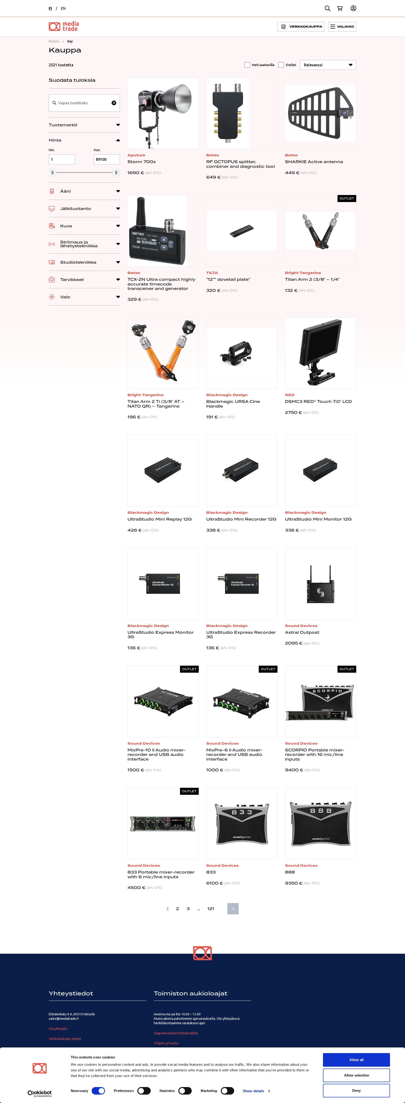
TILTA (212, 272)
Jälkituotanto (75, 208)
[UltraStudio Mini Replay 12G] (163, 470)
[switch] (144, 1091)
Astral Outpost (302, 632)
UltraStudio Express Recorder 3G (241, 634)
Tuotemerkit (63, 125)
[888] (320, 823)
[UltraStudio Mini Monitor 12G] (320, 470)
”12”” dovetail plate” (228, 279)
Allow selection (356, 1075)
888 (290, 872)
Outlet (291, 65)
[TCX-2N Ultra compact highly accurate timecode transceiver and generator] (163, 231)
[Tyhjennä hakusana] (114, 103)
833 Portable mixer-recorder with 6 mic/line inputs (161, 874)
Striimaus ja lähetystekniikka (79, 244)
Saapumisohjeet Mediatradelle (176, 1033)
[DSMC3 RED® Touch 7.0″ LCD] (320, 353)
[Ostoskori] (340, 8)
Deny (356, 1090)
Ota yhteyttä (58, 1029)
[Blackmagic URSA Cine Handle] (242, 353)
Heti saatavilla (263, 65)
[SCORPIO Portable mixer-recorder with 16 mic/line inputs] (320, 701)
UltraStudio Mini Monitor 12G (318, 519)
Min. (52, 150)
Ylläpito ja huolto (166, 1043)
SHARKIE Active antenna (314, 161)
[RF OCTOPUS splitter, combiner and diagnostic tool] (242, 113)
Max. (97, 150)
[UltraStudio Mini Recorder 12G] (242, 470)
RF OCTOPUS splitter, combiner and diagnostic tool (240, 164)
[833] (242, 823)
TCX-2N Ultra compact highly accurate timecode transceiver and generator (161, 284)
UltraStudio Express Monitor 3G (161, 634)
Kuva (66, 226)
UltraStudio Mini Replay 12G (160, 519)
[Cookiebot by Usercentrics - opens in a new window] (39, 1093)
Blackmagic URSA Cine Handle (233, 404)
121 (210, 908)
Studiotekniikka (78, 262)
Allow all (356, 1060)
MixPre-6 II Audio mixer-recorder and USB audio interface (234, 754)
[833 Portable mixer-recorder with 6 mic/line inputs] (163, 823)
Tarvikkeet (72, 279)
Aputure (136, 155)
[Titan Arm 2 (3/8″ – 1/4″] (320, 231)
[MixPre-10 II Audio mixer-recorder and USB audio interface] (163, 701)
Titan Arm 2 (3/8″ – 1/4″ (312, 279)
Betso (212, 155)
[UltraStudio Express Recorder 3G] (242, 584)
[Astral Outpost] (320, 584)
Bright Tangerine (303, 272)
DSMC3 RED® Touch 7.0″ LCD (318, 401)
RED (290, 395)
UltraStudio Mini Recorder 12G (241, 519)
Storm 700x (142, 161)
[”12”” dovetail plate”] (242, 231)
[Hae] (327, 8)
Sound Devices (301, 625)
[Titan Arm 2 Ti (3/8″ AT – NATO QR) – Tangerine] (163, 353)
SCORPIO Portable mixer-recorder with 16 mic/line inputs (315, 754)
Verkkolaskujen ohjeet (65, 1039)
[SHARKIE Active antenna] (320, 113)
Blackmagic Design (227, 395)
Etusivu (54, 41)
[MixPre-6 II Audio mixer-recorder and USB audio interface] (242, 701)
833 (211, 872)
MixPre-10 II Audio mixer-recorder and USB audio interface (157, 754)
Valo (65, 297)
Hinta (55, 140)
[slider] (52, 172)
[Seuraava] (233, 908)
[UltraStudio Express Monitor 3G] (163, 584)
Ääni (65, 191)
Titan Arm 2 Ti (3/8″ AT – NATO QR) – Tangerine (156, 404)
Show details (253, 1091)
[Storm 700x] (163, 113)
